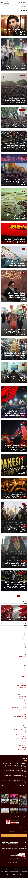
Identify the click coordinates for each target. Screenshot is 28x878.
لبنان (25, 661)
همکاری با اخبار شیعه (6, 858)
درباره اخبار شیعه (22, 858)
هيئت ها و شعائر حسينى (21, 681)
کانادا (25, 732)
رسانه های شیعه (22, 683)
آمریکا (24, 639)
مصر (25, 665)
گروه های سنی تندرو (22, 749)
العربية (19, 863)
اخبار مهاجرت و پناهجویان (21, 709)
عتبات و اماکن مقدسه (21, 674)
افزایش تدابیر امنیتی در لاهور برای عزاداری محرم (15, 564)
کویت (25, 667)
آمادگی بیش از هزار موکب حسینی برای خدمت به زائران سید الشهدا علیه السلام (15, 263)
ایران (25, 650)
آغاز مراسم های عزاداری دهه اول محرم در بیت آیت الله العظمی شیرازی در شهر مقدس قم (14, 585)
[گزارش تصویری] (23, 803)
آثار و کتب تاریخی (22, 745)
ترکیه (25, 703)
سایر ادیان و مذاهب (22, 698)
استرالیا (24, 743)
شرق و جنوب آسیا (22, 696)
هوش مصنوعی (23, 701)
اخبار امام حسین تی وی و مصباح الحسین (18, 712)
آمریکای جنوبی (23, 736)
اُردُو (8, 863)
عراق (25, 645)
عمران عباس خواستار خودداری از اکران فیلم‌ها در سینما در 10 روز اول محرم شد (14, 31)
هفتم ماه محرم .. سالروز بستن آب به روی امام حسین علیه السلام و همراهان (14, 215)
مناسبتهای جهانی (23, 725)
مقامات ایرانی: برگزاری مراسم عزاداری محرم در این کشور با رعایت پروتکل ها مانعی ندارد (15, 413)
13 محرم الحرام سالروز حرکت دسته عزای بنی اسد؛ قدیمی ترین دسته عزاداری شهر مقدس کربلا (14, 146)
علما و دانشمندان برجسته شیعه (20, 729)
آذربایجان (24, 670)
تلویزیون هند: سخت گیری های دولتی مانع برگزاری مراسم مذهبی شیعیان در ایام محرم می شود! (14, 354)
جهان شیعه (24, 747)
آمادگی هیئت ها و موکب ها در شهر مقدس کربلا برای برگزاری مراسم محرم (15, 447)
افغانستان (24, 647)
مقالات (24, 718)
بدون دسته (24, 692)
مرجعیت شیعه (23, 672)
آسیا (25, 632)
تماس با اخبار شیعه (15, 858)
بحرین (24, 663)
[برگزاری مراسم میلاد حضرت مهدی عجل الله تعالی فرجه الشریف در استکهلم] (14, 796)
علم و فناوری (23, 676)
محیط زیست (23, 720)
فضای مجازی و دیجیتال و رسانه (20, 716)
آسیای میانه (24, 723)
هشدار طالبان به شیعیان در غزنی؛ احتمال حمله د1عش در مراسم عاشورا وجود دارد (14, 100)
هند (25, 689)
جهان (25, 630)
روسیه (25, 740)
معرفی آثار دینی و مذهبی (21, 734)
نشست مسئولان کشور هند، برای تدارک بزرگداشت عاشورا (15, 124)
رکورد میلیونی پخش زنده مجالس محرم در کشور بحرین (14, 495)
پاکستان (24, 652)
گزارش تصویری (23, 687)
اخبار (25, 627)
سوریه (24, 654)
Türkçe (11, 863)
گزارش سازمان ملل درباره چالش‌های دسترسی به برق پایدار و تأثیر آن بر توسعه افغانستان (15, 618)
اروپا (25, 634)
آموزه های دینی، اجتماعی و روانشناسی (18, 707)
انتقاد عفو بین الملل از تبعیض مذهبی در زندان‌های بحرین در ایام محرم (14, 470)
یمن (25, 658)
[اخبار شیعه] (21, 2)
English (15, 863)
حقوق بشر (24, 751)
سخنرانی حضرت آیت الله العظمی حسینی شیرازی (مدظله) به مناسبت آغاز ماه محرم (15, 296)
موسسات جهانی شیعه (21, 685)
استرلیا (24, 641)
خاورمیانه (24, 705)
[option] (14, 613)
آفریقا (25, 636)
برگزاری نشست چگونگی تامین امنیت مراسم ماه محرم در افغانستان (14, 378)
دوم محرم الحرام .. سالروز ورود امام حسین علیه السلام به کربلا (14, 240)
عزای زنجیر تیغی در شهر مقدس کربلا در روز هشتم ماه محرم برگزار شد (14, 181)
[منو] (2, 2)
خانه (25, 6)
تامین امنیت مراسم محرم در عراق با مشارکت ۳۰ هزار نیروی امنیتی (14, 528)
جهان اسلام (23, 643)
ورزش (25, 727)
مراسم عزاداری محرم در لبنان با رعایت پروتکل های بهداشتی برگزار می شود (14, 331)
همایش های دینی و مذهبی (20, 738)
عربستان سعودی (22, 656)
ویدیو (25, 714)
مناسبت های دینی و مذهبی (20, 694)
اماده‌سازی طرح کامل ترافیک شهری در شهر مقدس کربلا (15, 67)
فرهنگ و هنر (23, 678)
